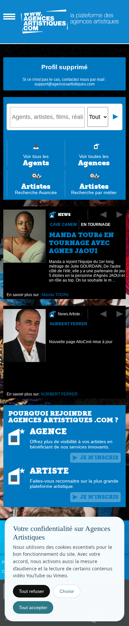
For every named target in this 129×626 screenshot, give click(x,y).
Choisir (67, 591)
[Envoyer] (115, 117)
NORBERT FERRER (68, 324)
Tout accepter (33, 607)
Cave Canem (63, 224)
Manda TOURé (55, 294)
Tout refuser (31, 591)
